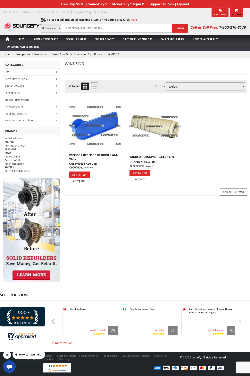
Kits (21, 39)
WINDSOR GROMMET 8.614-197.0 (151, 157)
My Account (11, 12)
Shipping (78, 12)
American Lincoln (15, 163)
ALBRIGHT (10, 149)
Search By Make (76, 39)
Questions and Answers (136, 355)
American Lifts (13, 160)
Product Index (110, 355)
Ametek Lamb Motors (17, 171)
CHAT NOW (220, 14)
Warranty (64, 359)
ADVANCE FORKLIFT (16, 145)
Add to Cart (79, 175)
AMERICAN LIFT (13, 156)
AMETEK (9, 167)
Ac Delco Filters (13, 138)
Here (134, 19)
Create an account (46, 12)
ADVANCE (10, 142)
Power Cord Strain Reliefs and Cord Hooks (77, 54)
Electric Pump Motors (137, 39)
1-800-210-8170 (232, 27)
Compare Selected (233, 192)
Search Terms (32, 359)
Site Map (49, 359)
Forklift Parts (104, 39)
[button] (55, 321)
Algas (8, 153)
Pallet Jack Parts (172, 39)
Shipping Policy (89, 355)
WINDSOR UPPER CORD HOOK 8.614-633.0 (93, 156)
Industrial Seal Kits (205, 39)
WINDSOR (113, 54)
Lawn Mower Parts (45, 39)
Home (6, 54)
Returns (65, 12)
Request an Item (96, 12)
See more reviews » (62, 343)
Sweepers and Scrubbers (23, 47)
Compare (79, 180)
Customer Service (66, 355)
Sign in (25, 12)
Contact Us (46, 355)
